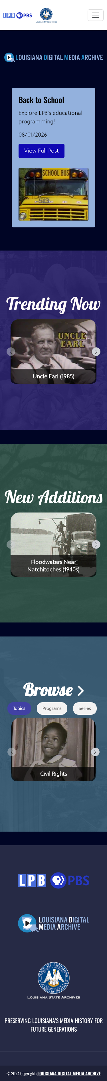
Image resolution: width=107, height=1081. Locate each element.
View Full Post (41, 150)
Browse (49, 689)
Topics (19, 708)
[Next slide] (96, 351)
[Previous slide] (11, 351)
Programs (52, 708)
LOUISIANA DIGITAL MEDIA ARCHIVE (69, 1073)
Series (85, 708)
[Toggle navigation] (96, 15)
